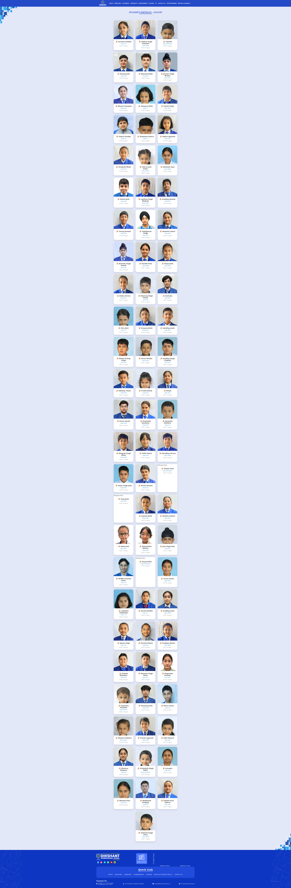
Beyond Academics (184, 3)
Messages (118, 3)
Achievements (143, 3)
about (111, 3)
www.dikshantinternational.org (188, 883)
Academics (125, 3)
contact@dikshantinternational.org (162, 883)
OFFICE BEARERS (172, 3)
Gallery (151, 3)
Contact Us (161, 3)
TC (156, 3)
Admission (133, 3)
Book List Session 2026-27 (163, 874)
